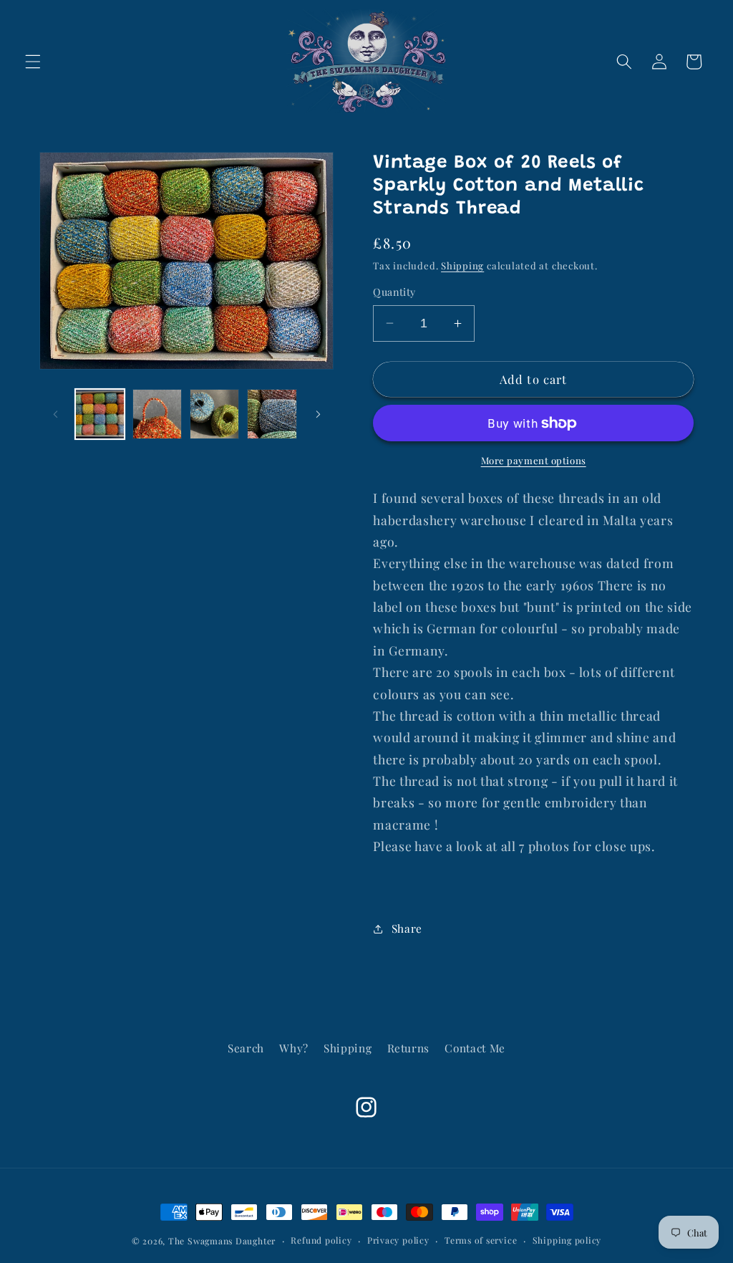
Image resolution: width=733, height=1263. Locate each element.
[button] (33, 61)
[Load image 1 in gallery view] (100, 413)
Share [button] (407, 928)
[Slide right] (318, 414)
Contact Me (475, 1047)
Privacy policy (398, 1240)
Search (246, 1047)
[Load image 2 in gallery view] (157, 413)
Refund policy (321, 1240)
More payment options (533, 460)
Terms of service (481, 1240)
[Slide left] (55, 414)
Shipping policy (567, 1240)
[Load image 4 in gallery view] (271, 413)
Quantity (394, 292)
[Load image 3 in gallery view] (214, 413)
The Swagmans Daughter (222, 1241)
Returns (408, 1047)
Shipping (462, 265)
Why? (294, 1047)
